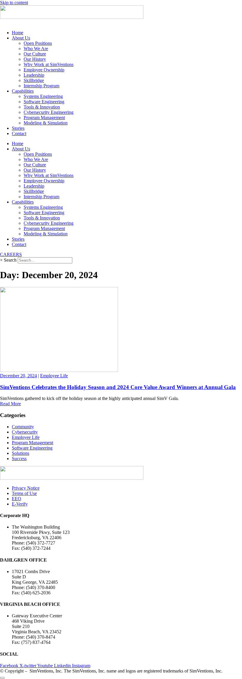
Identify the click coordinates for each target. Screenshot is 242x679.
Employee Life (54, 375)
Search (10, 260)
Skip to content (14, 2)
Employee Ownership (44, 69)
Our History (35, 59)
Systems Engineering (43, 96)
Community (23, 426)
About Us (21, 37)
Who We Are (36, 48)
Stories (18, 128)
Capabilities (23, 91)
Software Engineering (44, 101)
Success (19, 458)
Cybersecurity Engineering (48, 112)
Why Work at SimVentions (48, 64)
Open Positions (38, 43)
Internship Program (41, 85)
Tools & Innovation (42, 106)
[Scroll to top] (2, 678)
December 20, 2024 (18, 375)
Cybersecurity (25, 431)
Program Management (44, 117)
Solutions (20, 453)
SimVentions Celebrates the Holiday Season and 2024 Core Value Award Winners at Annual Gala (118, 387)
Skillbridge (34, 80)
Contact (19, 133)
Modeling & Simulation (46, 122)
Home (17, 32)
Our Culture (35, 53)
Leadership (34, 75)
